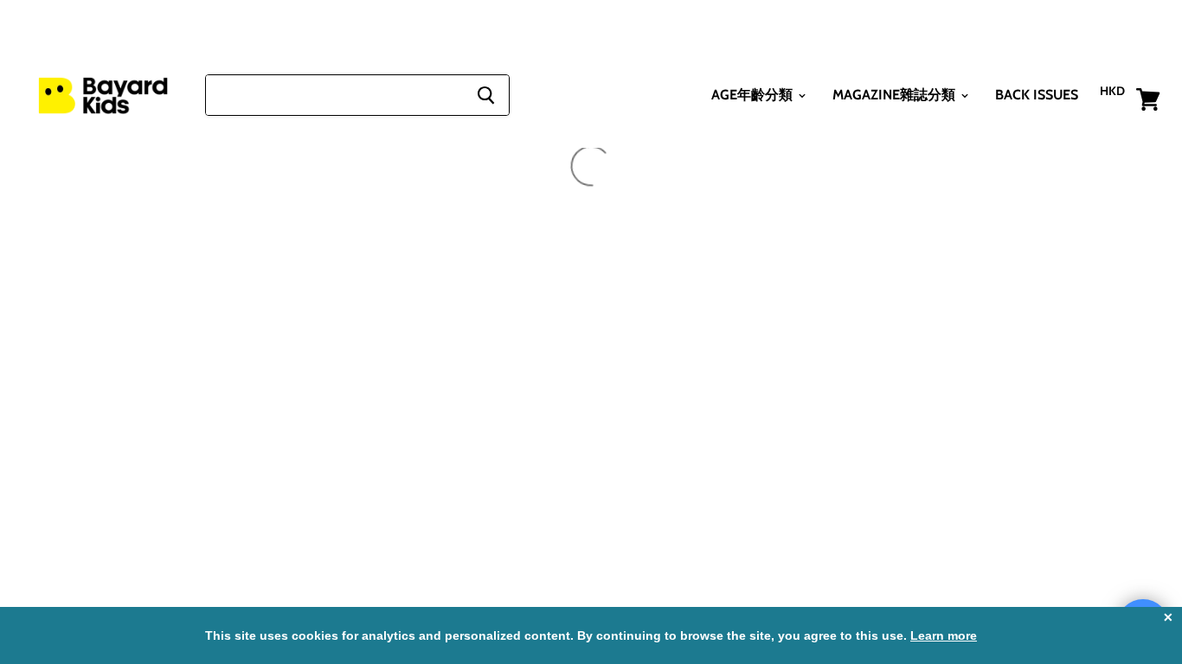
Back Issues (1036, 94)
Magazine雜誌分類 (895, 94)
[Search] (486, 95)
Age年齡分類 (753, 94)
